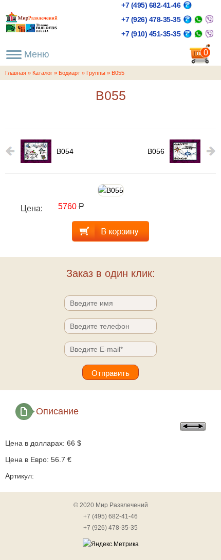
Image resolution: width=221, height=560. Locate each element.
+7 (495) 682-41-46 (150, 5)
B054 (65, 151)
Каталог (42, 73)
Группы (95, 73)
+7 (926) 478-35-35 (150, 19)
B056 (156, 151)
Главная (15, 73)
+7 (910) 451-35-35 (150, 34)
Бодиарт (69, 73)
